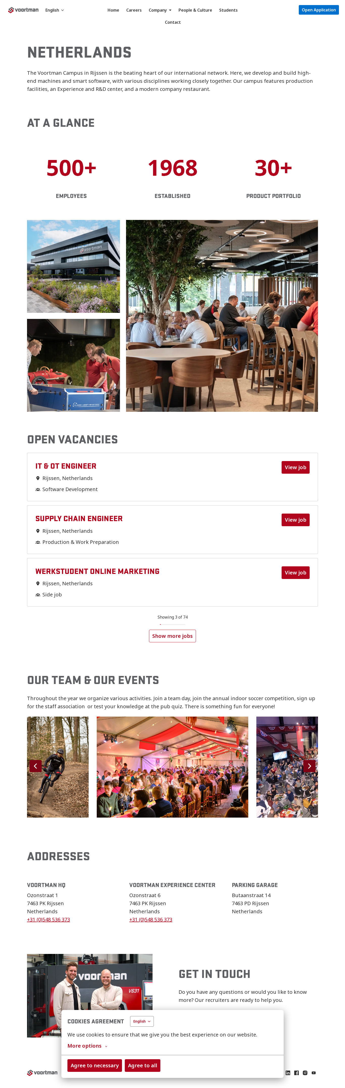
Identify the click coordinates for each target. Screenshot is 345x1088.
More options (84, 1046)
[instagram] (305, 1073)
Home (113, 10)
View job (295, 467)
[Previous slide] (36, 766)
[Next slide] (309, 766)
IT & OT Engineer (65, 465)
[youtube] (313, 1073)
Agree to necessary (95, 1065)
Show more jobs (172, 635)
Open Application (319, 10)
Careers (134, 10)
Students (228, 10)
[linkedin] (288, 1073)
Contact (173, 22)
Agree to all (142, 1065)
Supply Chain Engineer (79, 518)
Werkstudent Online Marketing (97, 571)
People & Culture (195, 10)
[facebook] (296, 1073)
